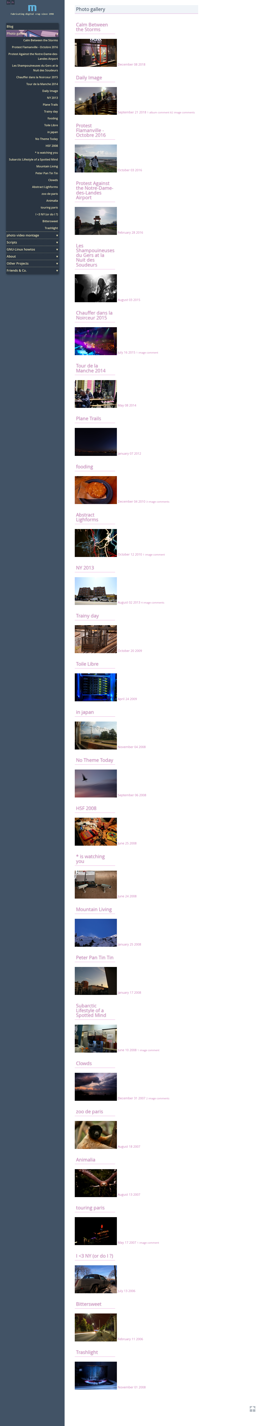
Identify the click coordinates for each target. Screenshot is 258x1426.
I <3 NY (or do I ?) (46, 214)
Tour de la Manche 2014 (42, 84)
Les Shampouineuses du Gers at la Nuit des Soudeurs (35, 68)
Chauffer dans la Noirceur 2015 (37, 77)
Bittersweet (50, 221)
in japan (52, 132)
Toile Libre (51, 125)
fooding (53, 118)
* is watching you (46, 153)
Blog (10, 26)
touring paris (49, 207)
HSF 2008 (52, 146)
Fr (13, 2)
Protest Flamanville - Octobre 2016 (35, 47)
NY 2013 (52, 98)
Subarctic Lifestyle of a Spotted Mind (33, 159)
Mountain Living (47, 166)
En (8, 2)
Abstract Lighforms (45, 187)
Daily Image (50, 91)
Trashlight (51, 228)
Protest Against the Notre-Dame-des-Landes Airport (33, 56)
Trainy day (51, 111)
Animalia (52, 201)
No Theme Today (46, 139)
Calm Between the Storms (40, 40)
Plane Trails (50, 105)
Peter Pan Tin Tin (46, 173)
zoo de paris (50, 194)
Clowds (53, 180)
